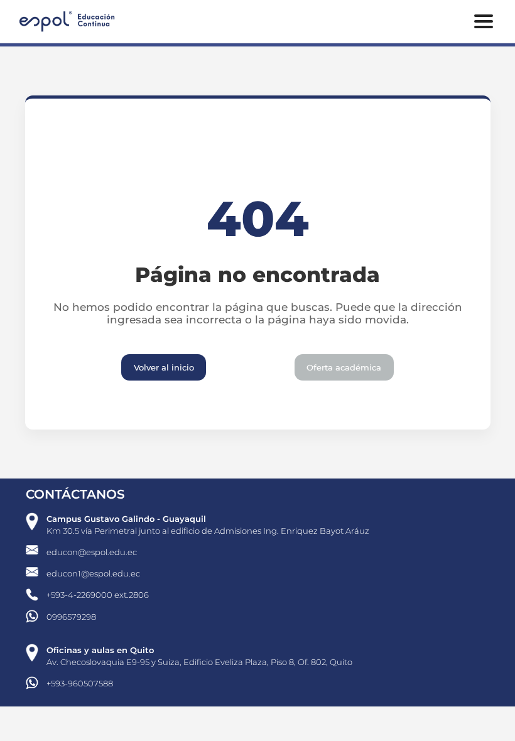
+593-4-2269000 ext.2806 (97, 595)
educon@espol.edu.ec (91, 552)
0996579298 (71, 617)
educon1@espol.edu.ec (93, 573)
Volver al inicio (164, 367)
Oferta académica (343, 367)
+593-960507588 (79, 683)
